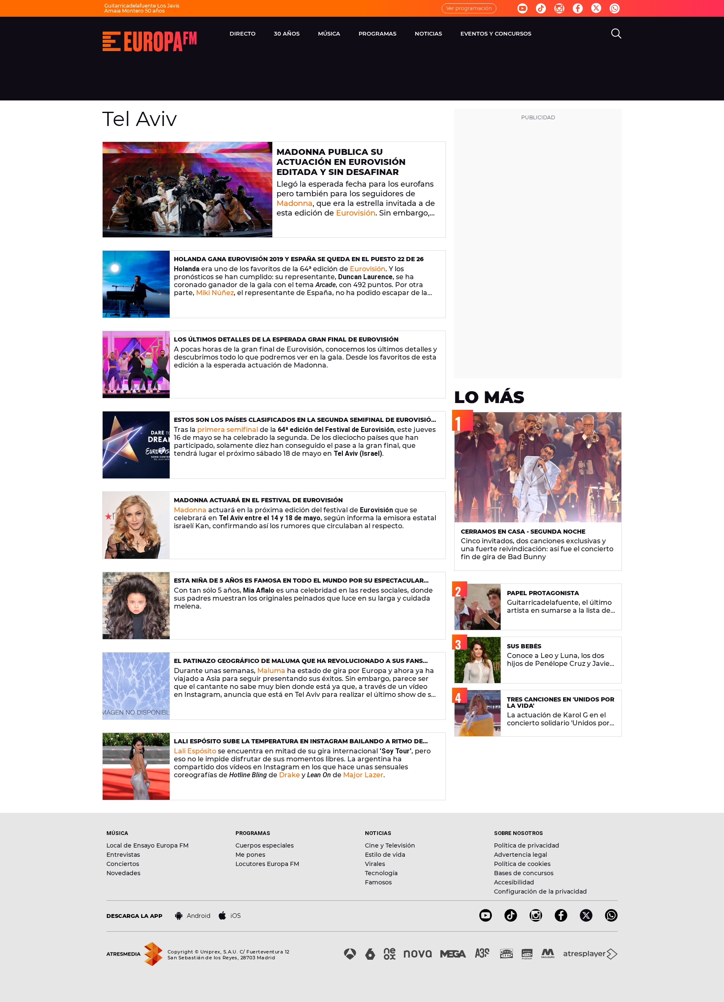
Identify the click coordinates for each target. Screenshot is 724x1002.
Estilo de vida (385, 854)
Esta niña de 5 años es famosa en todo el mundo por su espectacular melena (299, 584)
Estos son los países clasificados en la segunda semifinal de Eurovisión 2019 (305, 423)
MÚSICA (329, 33)
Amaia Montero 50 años (134, 11)
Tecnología (381, 873)
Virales (375, 864)
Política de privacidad (526, 845)
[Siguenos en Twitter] (596, 8)
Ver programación (469, 8)
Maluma (271, 671)
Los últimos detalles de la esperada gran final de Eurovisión (286, 339)
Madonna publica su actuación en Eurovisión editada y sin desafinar (341, 162)
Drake (289, 775)
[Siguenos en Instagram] (559, 8)
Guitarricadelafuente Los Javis (141, 6)
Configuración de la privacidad (540, 891)
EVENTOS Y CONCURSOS (495, 33)
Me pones (250, 854)
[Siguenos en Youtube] (522, 8)
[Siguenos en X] (586, 919)
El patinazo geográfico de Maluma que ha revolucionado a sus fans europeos (298, 664)
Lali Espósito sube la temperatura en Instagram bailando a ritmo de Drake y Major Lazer (298, 744)
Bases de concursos (523, 873)
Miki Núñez (215, 293)
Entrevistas (123, 854)
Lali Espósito (195, 751)
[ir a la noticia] (187, 189)
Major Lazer (363, 775)
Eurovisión (355, 213)
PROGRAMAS (377, 33)
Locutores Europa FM (267, 864)
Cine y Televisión (390, 845)
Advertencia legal (520, 854)
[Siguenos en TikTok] (510, 919)
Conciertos (122, 864)
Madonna (295, 203)
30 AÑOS (287, 33)
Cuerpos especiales (264, 845)
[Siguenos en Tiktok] (541, 8)
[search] (616, 33)
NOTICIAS (428, 33)
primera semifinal (227, 430)
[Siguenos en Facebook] (578, 8)
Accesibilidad (514, 882)
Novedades (123, 873)
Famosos (378, 882)
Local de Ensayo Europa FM (147, 845)
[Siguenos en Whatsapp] (615, 8)
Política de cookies (522, 864)
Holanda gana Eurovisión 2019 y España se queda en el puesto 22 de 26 (299, 259)
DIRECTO (243, 33)
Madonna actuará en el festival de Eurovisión (258, 500)
